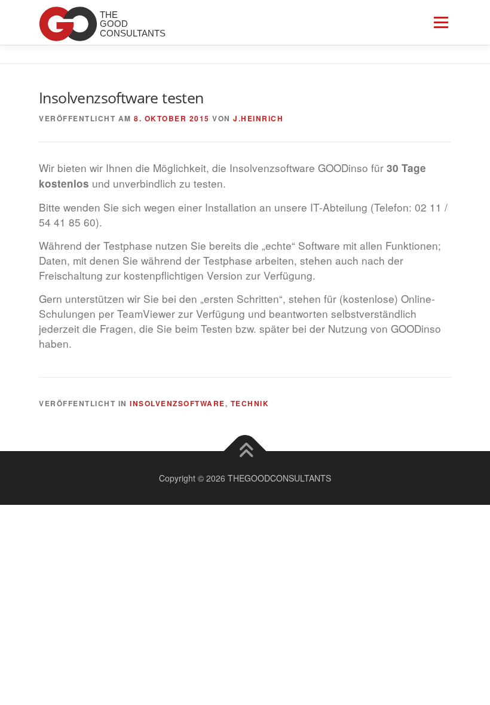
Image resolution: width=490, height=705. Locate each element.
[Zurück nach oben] (245, 451)
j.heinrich (258, 118)
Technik (250, 403)
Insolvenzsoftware (177, 403)
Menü (440, 22)
